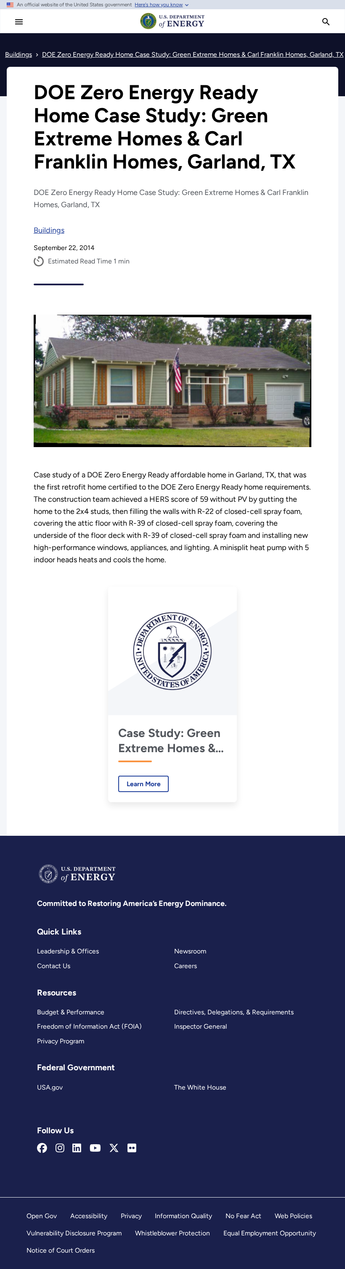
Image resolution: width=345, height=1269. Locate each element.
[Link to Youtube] (95, 1148)
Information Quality (183, 1216)
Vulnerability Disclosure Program (74, 1233)
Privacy (131, 1216)
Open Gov (42, 1216)
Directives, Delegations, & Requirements (234, 1012)
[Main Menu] (19, 21)
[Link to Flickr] (131, 1148)
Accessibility (88, 1216)
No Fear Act (243, 1216)
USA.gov (50, 1087)
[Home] (172, 28)
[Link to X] (114, 1148)
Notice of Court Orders (61, 1250)
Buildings (49, 230)
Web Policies (293, 1216)
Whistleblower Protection (172, 1233)
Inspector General (200, 1026)
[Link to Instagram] (60, 1148)
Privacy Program (60, 1041)
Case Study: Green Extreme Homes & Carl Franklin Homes (169, 741)
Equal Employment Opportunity (269, 1233)
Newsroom (190, 951)
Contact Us (53, 966)
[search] (326, 21)
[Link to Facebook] (42, 1148)
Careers (185, 966)
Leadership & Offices (68, 951)
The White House (200, 1087)
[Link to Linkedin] (76, 1148)
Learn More (139, 784)
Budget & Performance (70, 1012)
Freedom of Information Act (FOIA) (89, 1026)
